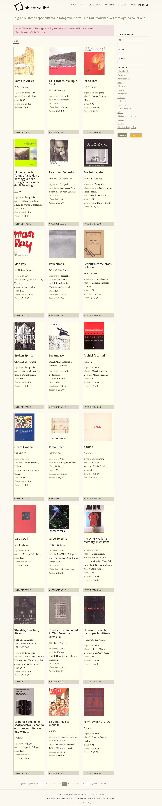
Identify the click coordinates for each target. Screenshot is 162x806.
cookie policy (90, 803)
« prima (23, 784)
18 (83, 784)
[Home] (18, 7)
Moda (120, 112)
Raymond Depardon (62, 172)
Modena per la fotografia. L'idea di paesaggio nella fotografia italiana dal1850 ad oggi (27, 178)
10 (46, 784)
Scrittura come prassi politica (98, 265)
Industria (122, 101)
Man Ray (20, 264)
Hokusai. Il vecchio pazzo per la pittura (97, 631)
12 (55, 784)
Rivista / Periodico (127, 116)
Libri (82, 5)
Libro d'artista (124, 108)
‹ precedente (33, 784)
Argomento (123, 68)
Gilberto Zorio (58, 538)
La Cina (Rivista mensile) (59, 723)
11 (50, 784)
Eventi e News (95, 5)
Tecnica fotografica (127, 127)
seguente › (94, 784)
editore (121, 58)
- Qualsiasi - (124, 71)
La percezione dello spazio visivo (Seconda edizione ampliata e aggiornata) (29, 726)
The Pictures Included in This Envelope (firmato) (63, 633)
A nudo (88, 447)
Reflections (56, 264)
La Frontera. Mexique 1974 (63, 82)
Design (121, 90)
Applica (122, 135)
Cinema (121, 86)
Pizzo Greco (56, 447)
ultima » (104, 784)
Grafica (121, 97)
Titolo (121, 40)
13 (60, 784)
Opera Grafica (23, 447)
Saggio (121, 119)
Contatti (109, 5)
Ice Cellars (90, 81)
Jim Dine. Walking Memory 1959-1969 (96, 540)
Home (73, 5)
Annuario (122, 75)
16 (73, 784)
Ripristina (135, 135)
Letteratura (123, 105)
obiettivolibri (37, 8)
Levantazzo (56, 355)
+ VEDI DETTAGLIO (22, 132)
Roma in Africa (24, 81)
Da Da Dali (21, 538)
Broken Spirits (23, 355)
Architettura (124, 78)
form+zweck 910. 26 (97, 722)
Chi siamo (122, 5)
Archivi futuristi (94, 355)
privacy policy (81, 803)
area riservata (72, 803)
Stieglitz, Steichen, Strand (26, 631)
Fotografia (122, 93)
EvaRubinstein (93, 172)
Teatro (121, 123)
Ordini (133, 5)
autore (121, 49)
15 (69, 784)
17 (78, 784)
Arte (120, 82)
